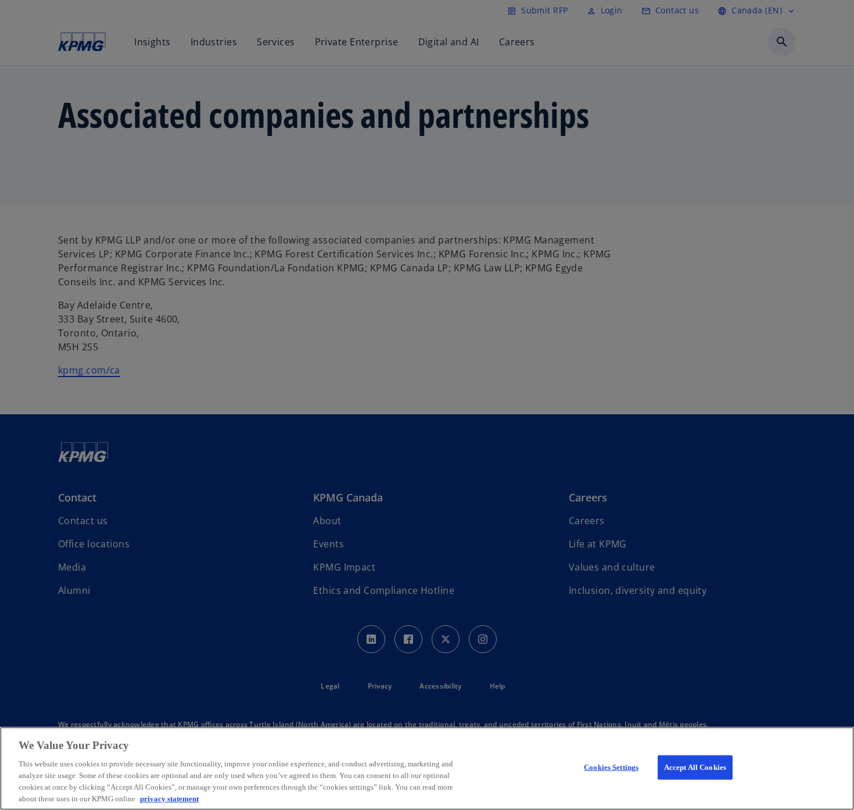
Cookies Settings (611, 767)
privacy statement (169, 798)
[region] (427, 768)
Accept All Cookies (695, 767)
